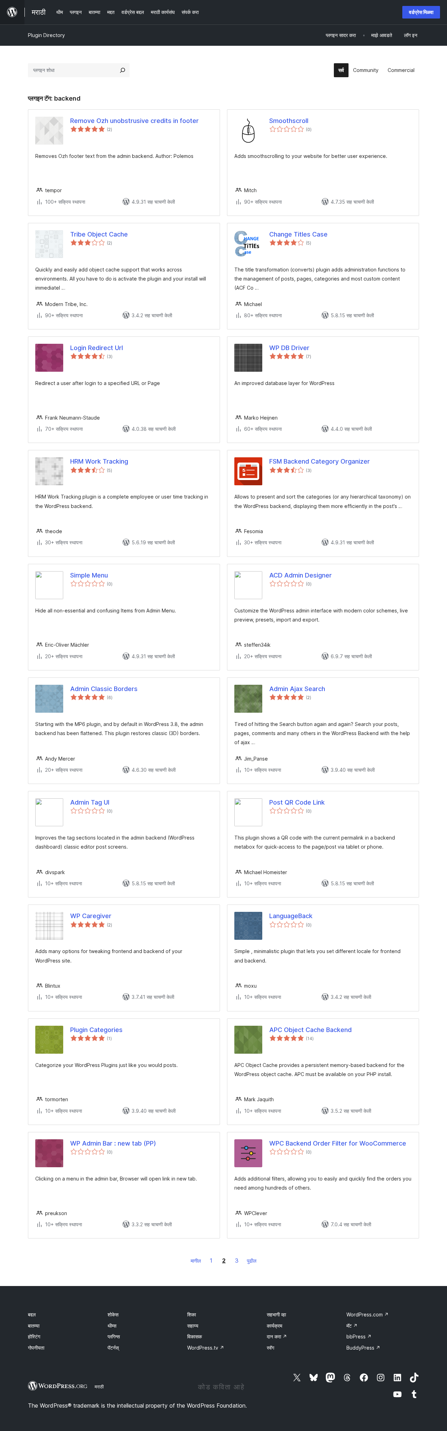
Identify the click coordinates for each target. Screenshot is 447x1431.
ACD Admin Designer (300, 575)
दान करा (277, 1336)
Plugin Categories (96, 1029)
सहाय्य (192, 1326)
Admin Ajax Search (297, 688)
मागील (196, 1261)
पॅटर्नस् (113, 1348)
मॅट (352, 1326)
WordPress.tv (205, 1348)
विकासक (194, 1336)
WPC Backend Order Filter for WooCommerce (337, 1143)
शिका (191, 1314)
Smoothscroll (288, 120)
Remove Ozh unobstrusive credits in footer (134, 120)
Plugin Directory (46, 35)
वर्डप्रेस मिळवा (421, 12)
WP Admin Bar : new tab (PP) (113, 1143)
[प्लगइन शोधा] (123, 70)
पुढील (251, 1261)
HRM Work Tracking (99, 461)
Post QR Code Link (297, 802)
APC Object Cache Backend (310, 1029)
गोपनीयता (36, 1348)
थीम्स (112, 1326)
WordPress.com (367, 1314)
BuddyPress (363, 1348)
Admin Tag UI (89, 802)
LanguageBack (291, 916)
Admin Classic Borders (104, 688)
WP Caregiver (90, 916)
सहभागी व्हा (276, 1314)
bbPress (359, 1336)
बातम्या (33, 1326)
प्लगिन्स (114, 1336)
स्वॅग (270, 1348)
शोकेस (113, 1314)
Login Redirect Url (96, 347)
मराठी (99, 1386)
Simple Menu (89, 575)
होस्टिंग (34, 1336)
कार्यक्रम (274, 1326)
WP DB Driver (289, 347)
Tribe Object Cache (99, 234)
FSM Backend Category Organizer (319, 461)
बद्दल (32, 1314)
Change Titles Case (298, 234)
